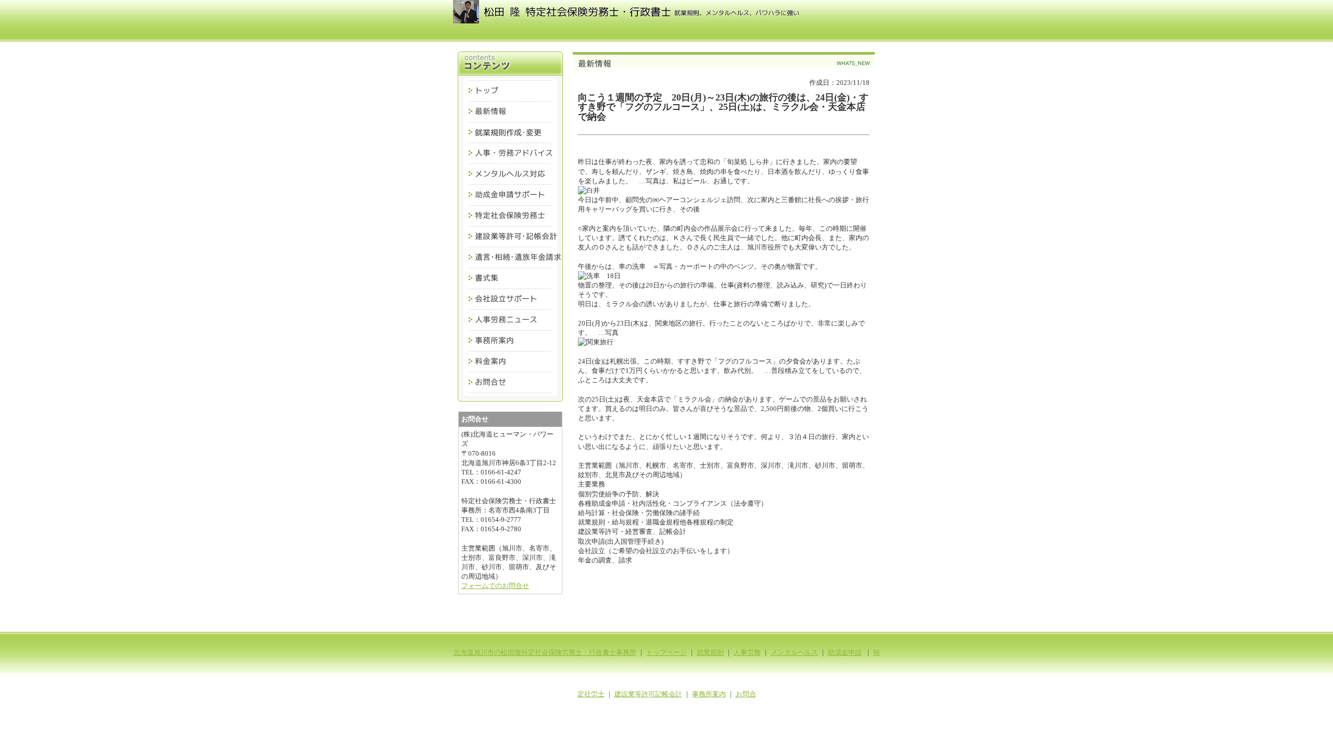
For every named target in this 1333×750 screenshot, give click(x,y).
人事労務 (747, 652)
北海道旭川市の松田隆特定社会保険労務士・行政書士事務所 (545, 652)
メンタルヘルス (794, 652)
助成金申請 (845, 652)
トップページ (666, 652)
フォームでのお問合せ (495, 586)
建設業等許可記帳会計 (648, 694)
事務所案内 (709, 694)
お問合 (746, 694)
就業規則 (710, 652)
